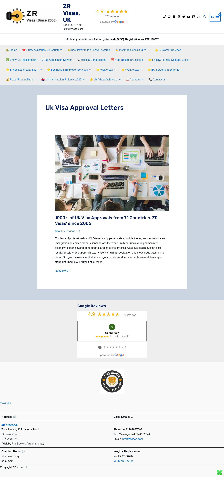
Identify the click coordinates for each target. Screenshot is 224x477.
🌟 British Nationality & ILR (22, 69)
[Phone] (164, 16)
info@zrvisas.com (132, 439)
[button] (204, 17)
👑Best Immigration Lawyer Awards (89, 50)
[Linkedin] (193, 16)
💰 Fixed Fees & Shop (19, 79)
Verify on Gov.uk (123, 461)
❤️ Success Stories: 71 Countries (42, 50)
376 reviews (112, 16)
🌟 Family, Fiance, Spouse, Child (168, 59)
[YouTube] (188, 16)
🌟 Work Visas (130, 69)
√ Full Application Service (57, 59)
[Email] (198, 16)
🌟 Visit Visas (104, 69)
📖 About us (133, 79)
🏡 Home (11, 50)
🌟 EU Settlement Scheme (163, 69)
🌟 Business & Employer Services (67, 69)
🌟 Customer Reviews (168, 50)
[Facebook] (174, 16)
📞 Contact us (157, 79)
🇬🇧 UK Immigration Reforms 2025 (61, 79)
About (58, 231)
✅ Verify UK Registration (21, 59)
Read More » (62, 271)
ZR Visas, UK (71, 13)
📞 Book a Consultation (91, 59)
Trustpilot (5, 403)
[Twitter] (183, 16)
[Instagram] (178, 16)
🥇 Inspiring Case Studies (130, 50)
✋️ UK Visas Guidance (103, 79)
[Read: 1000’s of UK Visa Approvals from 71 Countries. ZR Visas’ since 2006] (112, 172)
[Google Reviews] (169, 16)
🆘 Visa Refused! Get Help (127, 59)
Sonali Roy (112, 332)
